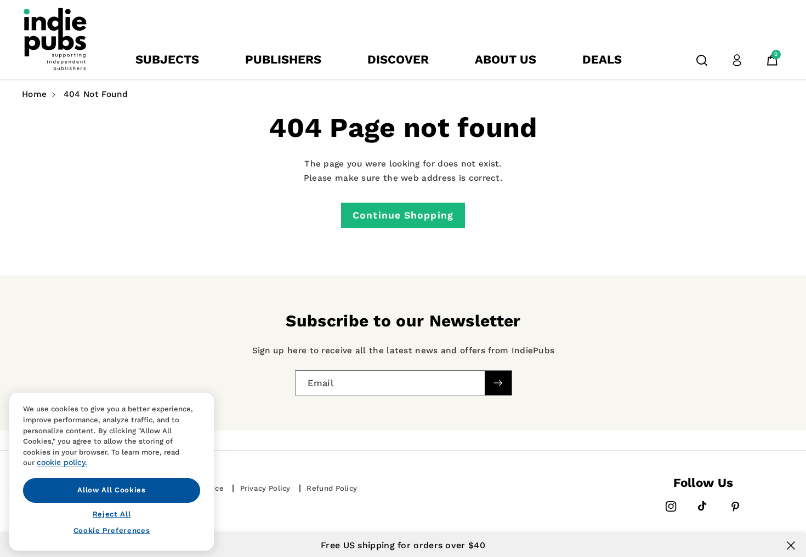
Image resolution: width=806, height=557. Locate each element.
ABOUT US (505, 59)
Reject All (112, 513)
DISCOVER (398, 59)
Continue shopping (403, 215)
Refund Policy (331, 488)
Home (34, 94)
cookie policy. (62, 462)
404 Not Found (96, 94)
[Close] (791, 545)
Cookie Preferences (111, 530)
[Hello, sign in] (737, 60)
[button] (702, 60)
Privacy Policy (265, 488)
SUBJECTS (167, 59)
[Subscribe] (498, 383)
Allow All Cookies (111, 490)
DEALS (602, 59)
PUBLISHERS (283, 59)
